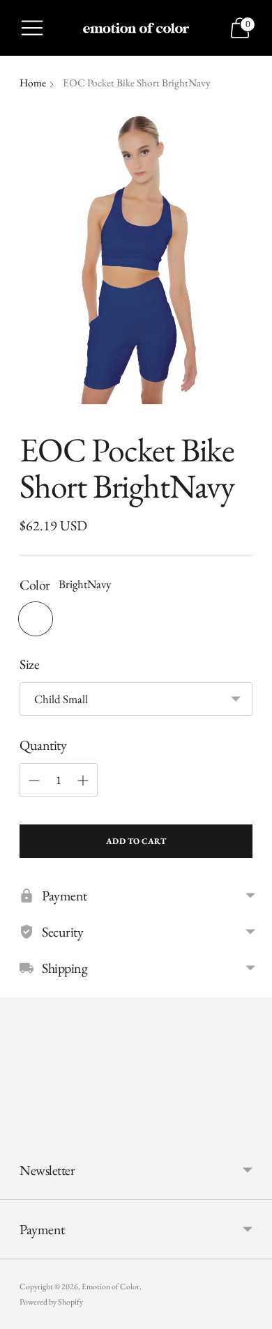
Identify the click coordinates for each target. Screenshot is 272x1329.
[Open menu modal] (32, 27)
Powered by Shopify (51, 1301)
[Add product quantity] (83, 780)
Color (35, 585)
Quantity (43, 745)
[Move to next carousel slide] (252, 1129)
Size (29, 664)
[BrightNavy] (35, 619)
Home (33, 83)
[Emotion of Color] (136, 27)
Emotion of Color (110, 1286)
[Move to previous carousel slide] (19, 1129)
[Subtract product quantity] (34, 780)
